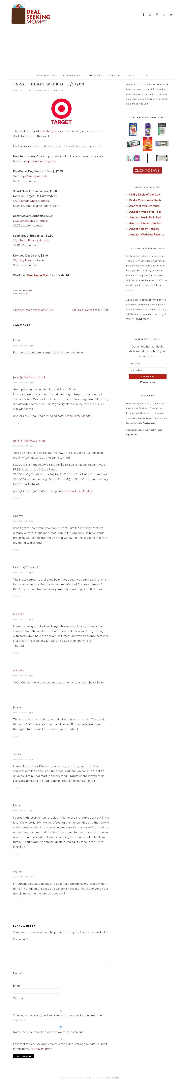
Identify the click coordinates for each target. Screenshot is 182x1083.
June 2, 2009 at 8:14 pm (23, 811)
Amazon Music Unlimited (145, 217)
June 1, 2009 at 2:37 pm (23, 521)
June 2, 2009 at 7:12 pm (23, 759)
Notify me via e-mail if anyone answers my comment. (48, 1032)
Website (18, 998)
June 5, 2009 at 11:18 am (23, 877)
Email (18, 985)
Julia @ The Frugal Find (29, 377)
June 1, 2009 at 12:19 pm (23, 346)
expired (27, 293)
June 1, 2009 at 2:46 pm (23, 573)
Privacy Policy (147, 382)
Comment (20, 939)
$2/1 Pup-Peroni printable (30, 176)
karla (16, 340)
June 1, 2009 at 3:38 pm (23, 619)
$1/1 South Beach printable (31, 240)
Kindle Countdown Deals (145, 200)
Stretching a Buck (51, 131)
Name (18, 973)
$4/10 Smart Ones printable (31, 200)
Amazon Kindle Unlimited (145, 223)
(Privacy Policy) (40, 1048)
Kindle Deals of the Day (144, 194)
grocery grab (27, 290)
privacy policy (149, 430)
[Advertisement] (91, 49)
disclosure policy (134, 430)
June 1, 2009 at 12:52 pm (23, 446)
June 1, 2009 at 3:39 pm (23, 676)
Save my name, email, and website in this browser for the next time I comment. (58, 1018)
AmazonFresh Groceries (144, 206)
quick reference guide (41, 161)
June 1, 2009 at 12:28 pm (23, 382)
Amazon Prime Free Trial (145, 211)
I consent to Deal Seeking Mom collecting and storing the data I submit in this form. (60, 1046)
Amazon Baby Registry (144, 228)
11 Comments (57, 90)
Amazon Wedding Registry (146, 234)
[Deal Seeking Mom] (30, 25)
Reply (16, 360)
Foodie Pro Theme (112, 1078)
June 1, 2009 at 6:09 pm (23, 713)
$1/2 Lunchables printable (30, 220)
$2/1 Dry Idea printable (28, 260)
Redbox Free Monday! (78, 416)
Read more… (143, 319)
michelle (18, 614)
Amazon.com (149, 423)
